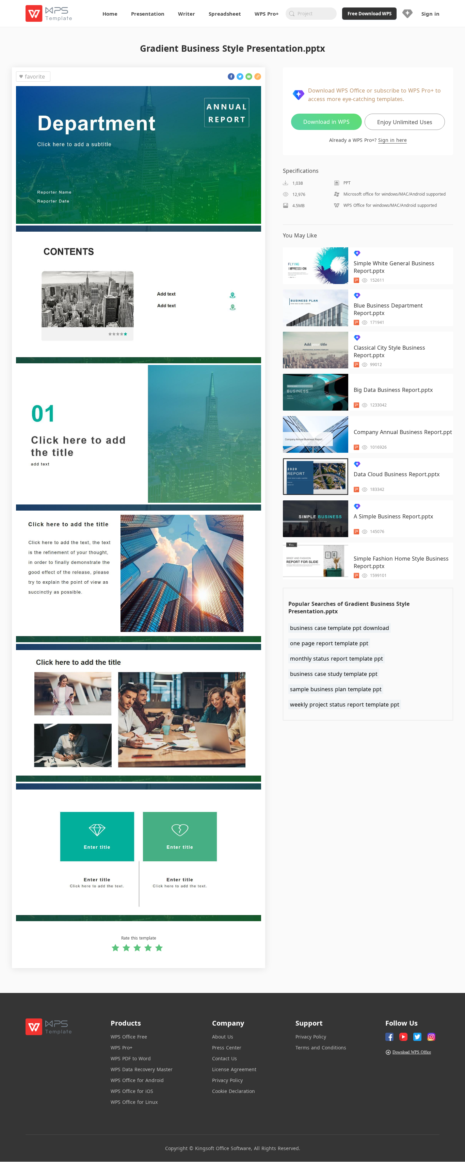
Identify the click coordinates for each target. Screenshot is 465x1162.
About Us (222, 1036)
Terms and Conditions (320, 1047)
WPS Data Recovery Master (142, 1069)
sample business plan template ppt (336, 689)
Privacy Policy (227, 1080)
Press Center (226, 1047)
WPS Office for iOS (132, 1091)
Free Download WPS (369, 14)
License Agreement (234, 1069)
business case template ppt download (339, 628)
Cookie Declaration (233, 1091)
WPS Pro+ (121, 1047)
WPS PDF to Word (131, 1058)
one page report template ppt (329, 643)
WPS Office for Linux (134, 1102)
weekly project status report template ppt (344, 704)
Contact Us (224, 1058)
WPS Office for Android (137, 1080)
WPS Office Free (129, 1036)
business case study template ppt (334, 674)
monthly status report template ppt (336, 658)
